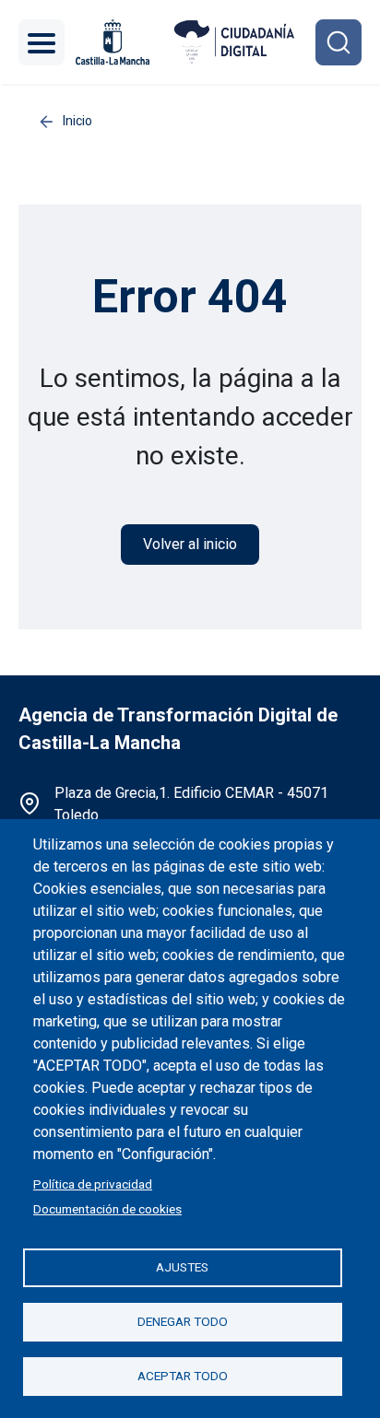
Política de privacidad (92, 1184)
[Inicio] (234, 41)
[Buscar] (338, 42)
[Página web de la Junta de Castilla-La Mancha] (112, 41)
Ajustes (182, 1267)
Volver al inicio (190, 544)
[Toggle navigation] (41, 42)
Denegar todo (182, 1321)
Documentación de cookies (107, 1208)
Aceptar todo (182, 1375)
